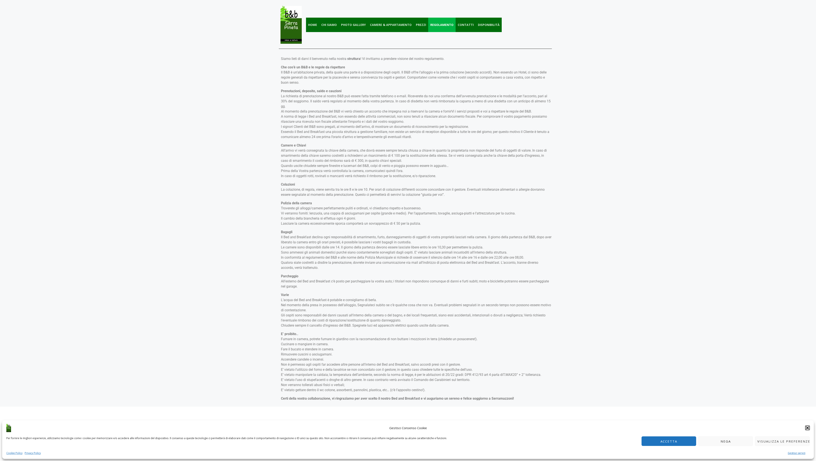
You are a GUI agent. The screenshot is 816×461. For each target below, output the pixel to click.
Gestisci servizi (796, 453)
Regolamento (441, 25)
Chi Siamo (329, 25)
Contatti (466, 25)
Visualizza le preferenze (783, 441)
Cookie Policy (14, 453)
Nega (726, 441)
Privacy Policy (33, 453)
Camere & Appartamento (391, 25)
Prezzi (421, 25)
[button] (807, 428)
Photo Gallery (353, 25)
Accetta (668, 441)
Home (312, 25)
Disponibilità (489, 25)
